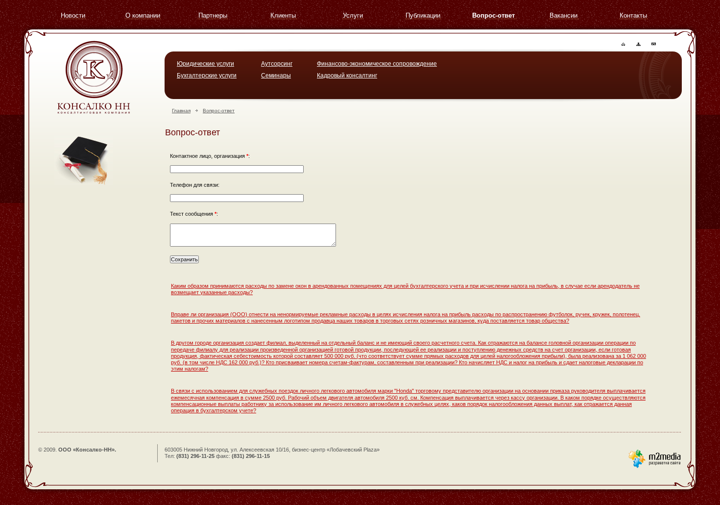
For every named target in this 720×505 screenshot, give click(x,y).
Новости (73, 15)
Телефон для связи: (194, 185)
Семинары (276, 75)
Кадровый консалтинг (347, 75)
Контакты (633, 15)
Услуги (353, 15)
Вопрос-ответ (493, 15)
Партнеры (212, 15)
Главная (181, 110)
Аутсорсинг (276, 63)
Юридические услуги (205, 63)
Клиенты (283, 15)
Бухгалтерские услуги (207, 75)
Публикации (423, 15)
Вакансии (563, 15)
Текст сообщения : (194, 214)
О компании (142, 15)
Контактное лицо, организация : (210, 156)
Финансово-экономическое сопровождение (377, 63)
